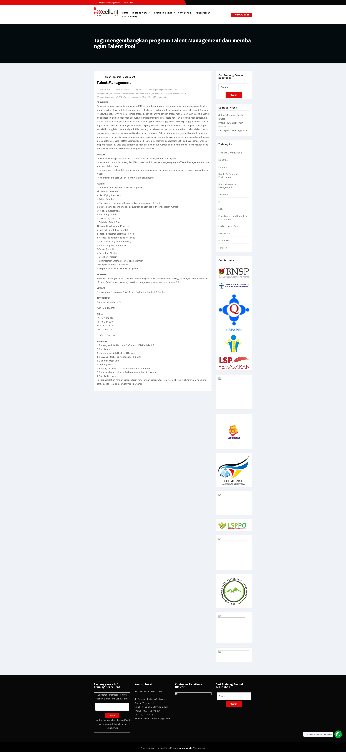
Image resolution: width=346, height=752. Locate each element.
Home (125, 13)
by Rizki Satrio (122, 89)
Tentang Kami (140, 13)
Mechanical (224, 233)
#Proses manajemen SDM (134, 97)
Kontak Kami (185, 13)
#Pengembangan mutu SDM (109, 97)
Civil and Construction (230, 152)
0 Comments (139, 89)
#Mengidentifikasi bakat (176, 93)
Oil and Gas (224, 240)
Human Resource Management (119, 77)
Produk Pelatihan (163, 13)
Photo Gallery (130, 16)
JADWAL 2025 (241, 14)
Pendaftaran (202, 13)
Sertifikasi (223, 247)
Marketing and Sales (228, 226)
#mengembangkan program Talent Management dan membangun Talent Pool (130, 93)
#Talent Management (156, 97)
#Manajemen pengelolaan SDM (163, 89)
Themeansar (199, 748)
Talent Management (114, 82)
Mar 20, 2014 (105, 89)
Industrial (223, 194)
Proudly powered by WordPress (155, 748)
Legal (221, 209)
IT (219, 201)
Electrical (223, 160)
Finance (222, 167)
